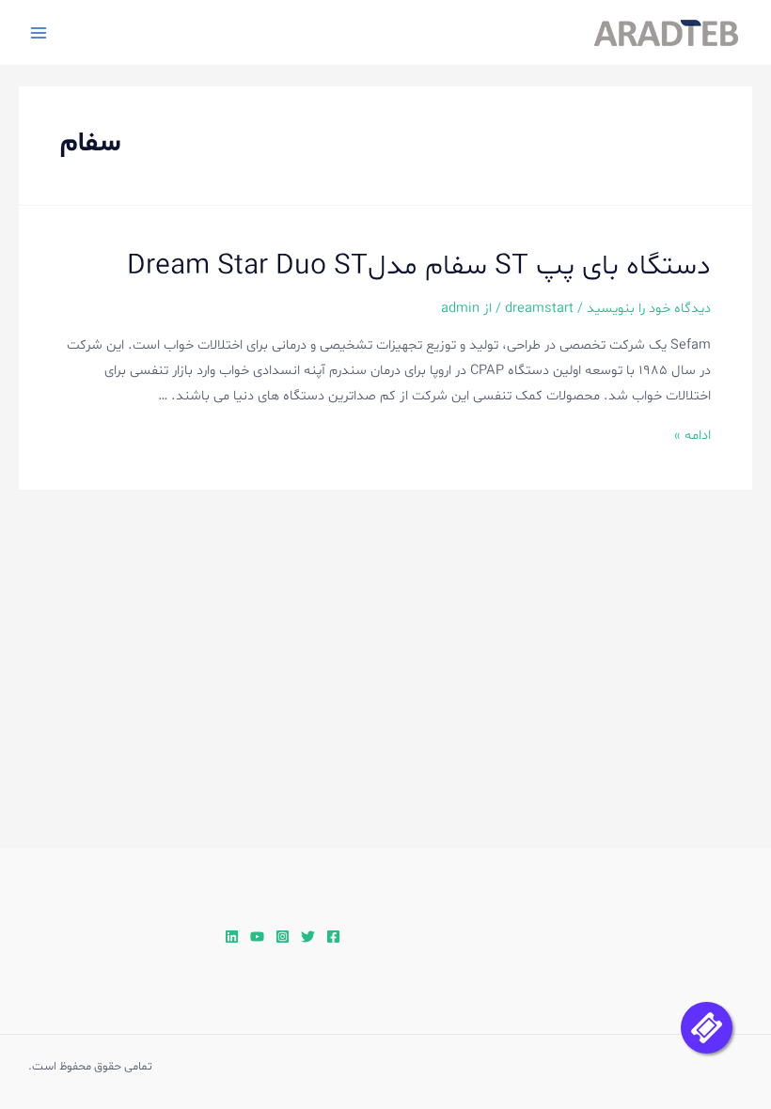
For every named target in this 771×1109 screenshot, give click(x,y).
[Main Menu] (38, 33)
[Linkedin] (231, 936)
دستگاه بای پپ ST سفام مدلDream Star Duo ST (419, 266)
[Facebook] (333, 936)
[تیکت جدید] (706, 1028)
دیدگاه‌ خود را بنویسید (649, 308)
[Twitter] (308, 936)
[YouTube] (257, 936)
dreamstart (539, 308)
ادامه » (692, 435)
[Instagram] (282, 936)
